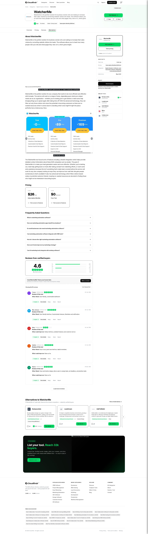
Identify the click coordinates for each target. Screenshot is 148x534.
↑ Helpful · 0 (36, 301)
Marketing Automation (59, 492)
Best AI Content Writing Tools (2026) (34, 523)
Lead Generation (75, 490)
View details (43, 301)
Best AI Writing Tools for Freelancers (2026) (36, 517)
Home (26, 6)
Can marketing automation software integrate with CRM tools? (45, 234)
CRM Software (56, 485)
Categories (44, 2)
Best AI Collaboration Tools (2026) (75, 520)
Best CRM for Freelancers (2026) (57, 517)
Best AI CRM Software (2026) (57, 520)
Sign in (103, 2)
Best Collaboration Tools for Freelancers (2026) (79, 517)
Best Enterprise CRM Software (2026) (101, 517)
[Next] (123, 416)
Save (109, 19)
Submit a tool (112, 2)
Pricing (37, 30)
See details (49, 426)
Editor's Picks (92, 490)
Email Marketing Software (33, 419)
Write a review (86, 280)
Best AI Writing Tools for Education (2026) (82, 511)
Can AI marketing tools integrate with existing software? (43, 250)
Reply (49, 301)
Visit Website (113, 15)
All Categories (111, 485)
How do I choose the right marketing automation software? (44, 239)
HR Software (56, 502)
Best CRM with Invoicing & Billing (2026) (61, 511)
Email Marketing (57, 490)
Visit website (109, 44)
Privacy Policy (103, 530)
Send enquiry (109, 83)
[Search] (98, 2)
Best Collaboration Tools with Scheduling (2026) (37, 511)
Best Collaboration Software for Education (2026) (106, 511)
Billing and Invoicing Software (66, 419)
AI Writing (73, 492)
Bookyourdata (36, 409)
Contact (110, 492)
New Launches (61, 2)
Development (74, 494)
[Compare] (29, 426)
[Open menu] (121, 2)
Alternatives (52, 30)
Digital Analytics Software (43, 6)
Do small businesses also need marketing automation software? (45, 228)
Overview (29, 30)
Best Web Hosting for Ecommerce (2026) (110, 514)
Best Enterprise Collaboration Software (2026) (37, 520)
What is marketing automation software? (39, 217)
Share (119, 19)
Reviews (43, 30)
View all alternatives (115, 401)
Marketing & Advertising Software (99, 419)
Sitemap (121, 530)
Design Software (57, 497)
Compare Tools (93, 487)
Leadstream (68, 409)
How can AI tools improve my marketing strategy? (41, 245)
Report (59, 301)
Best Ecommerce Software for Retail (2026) (61, 514)
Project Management (58, 487)
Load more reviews (59, 388)
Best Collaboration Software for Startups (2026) (37, 514)
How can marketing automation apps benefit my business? (44, 223)
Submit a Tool (111, 490)
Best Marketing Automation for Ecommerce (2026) (86, 514)
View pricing (109, 48)
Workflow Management (77, 499)
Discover (51, 2)
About (109, 487)
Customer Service (57, 499)
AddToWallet (101, 409)
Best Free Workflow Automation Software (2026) (57, 523)
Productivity (74, 497)
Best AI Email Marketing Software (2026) (95, 520)
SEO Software (56, 494)
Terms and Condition (113, 530)
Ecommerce (74, 485)
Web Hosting (74, 487)
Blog (68, 2)
